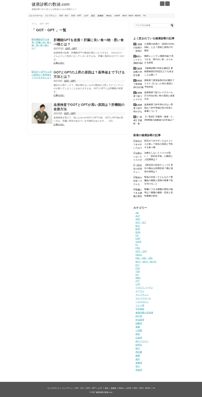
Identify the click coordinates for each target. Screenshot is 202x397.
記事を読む (59, 63)
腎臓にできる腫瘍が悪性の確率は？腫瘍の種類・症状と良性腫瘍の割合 (158, 192)
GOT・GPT (76, 15)
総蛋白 (138, 345)
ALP (137, 216)
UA (137, 275)
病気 (137, 334)
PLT (137, 265)
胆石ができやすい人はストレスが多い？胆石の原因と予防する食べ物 (158, 144)
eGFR (117, 15)
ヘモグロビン (142, 302)
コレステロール (35, 15)
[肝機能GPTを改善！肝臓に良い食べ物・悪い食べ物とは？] (42, 48)
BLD (137, 226)
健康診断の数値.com (51, 4)
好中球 (138, 316)
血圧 (93, 15)
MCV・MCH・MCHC (131, 15)
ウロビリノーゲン (144, 287)
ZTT (137, 281)
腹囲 (137, 355)
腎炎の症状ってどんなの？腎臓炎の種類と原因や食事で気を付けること (158, 180)
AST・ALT (63, 15)
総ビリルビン (142, 341)
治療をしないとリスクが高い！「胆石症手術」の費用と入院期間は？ (158, 156)
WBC (138, 278)
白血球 (138, 338)
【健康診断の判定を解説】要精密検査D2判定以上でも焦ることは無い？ (159, 71)
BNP (137, 229)
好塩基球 (139, 320)
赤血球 (138, 370)
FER (137, 248)
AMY (137, 219)
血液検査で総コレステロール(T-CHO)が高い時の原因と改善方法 (159, 95)
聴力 (137, 348)
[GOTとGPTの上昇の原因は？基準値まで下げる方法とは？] (42, 81)
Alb (137, 213)
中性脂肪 (139, 309)
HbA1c (109, 15)
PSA (137, 268)
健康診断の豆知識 (144, 312)
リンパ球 (139, 305)
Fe (144, 15)
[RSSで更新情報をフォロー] (167, 3)
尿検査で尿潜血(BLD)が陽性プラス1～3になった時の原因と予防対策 (159, 83)
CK (137, 235)
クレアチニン (51, 15)
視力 (137, 366)
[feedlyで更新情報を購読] (162, 3)
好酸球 (138, 323)
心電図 (138, 330)
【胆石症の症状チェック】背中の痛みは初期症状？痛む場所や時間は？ (158, 168)
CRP (137, 238)
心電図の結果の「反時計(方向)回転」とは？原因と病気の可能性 (159, 47)
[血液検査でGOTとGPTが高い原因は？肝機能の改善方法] (42, 113)
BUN (137, 232)
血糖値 (100, 15)
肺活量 (138, 352)
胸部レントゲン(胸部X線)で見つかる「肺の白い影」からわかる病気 (159, 59)
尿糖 (137, 327)
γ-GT (86, 15)
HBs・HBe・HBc (144, 258)
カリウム (139, 291)
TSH (137, 271)
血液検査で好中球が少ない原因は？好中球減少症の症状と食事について (158, 107)
